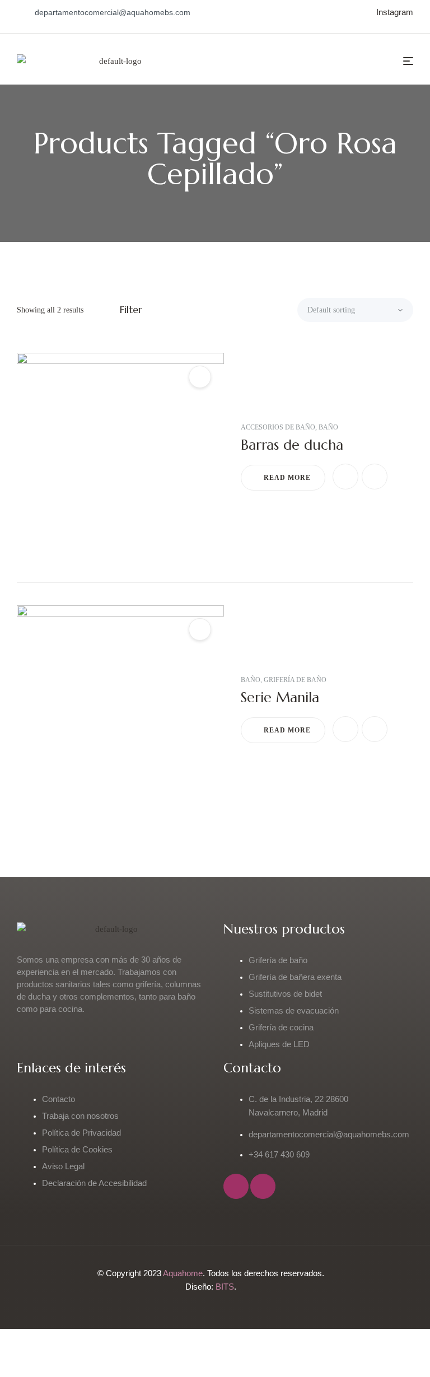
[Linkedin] (262, 1186)
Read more (287, 478)
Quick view (200, 377)
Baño (328, 427)
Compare (374, 476)
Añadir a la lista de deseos (345, 476)
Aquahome (183, 1273)
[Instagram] (236, 1186)
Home (138, 196)
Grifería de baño (295, 680)
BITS (225, 1286)
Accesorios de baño (278, 427)
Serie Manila (280, 697)
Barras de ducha (292, 445)
